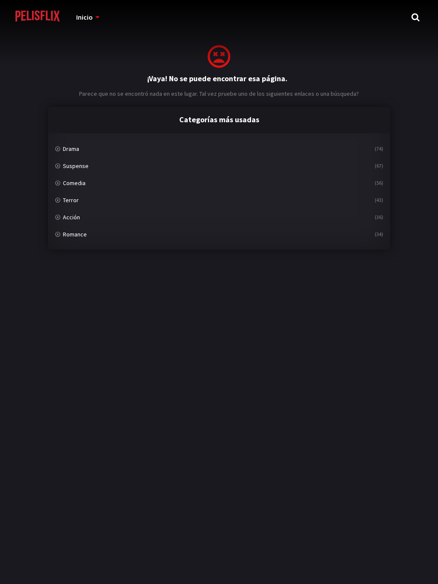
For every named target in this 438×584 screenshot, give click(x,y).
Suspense (76, 166)
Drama (71, 149)
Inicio (84, 17)
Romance (75, 234)
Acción (71, 217)
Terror (71, 200)
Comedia (74, 183)
